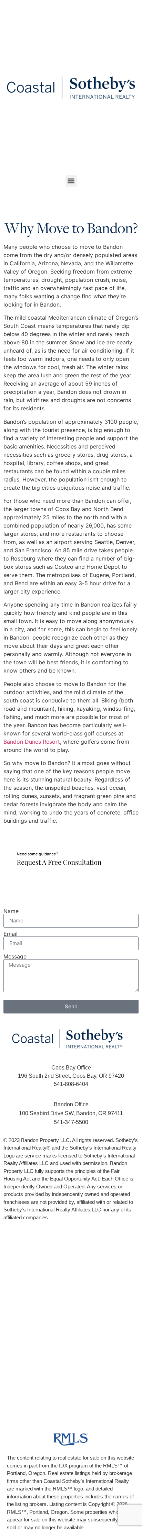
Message (15, 956)
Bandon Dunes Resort (31, 741)
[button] (71, 181)
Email (10, 933)
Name (11, 911)
